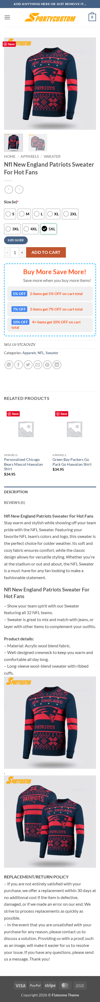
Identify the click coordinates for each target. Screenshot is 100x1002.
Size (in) (11, 202)
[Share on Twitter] (28, 364)
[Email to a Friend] (37, 364)
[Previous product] (19, 189)
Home (9, 156)
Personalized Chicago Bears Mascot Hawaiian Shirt (23, 464)
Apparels (30, 156)
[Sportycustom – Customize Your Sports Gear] (50, 17)
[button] (7, 17)
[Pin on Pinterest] (47, 364)
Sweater (52, 156)
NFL (41, 353)
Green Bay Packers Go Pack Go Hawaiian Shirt (72, 461)
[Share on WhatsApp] (9, 364)
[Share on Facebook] (18, 364)
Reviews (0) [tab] (14, 502)
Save (11, 44)
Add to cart (46, 252)
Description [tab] (16, 492)
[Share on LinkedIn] (57, 364)
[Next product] (9, 189)
